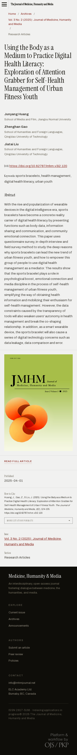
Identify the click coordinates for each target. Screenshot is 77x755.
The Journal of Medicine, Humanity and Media (32, 4)
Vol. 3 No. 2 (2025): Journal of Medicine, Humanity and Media (39, 22)
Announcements (19, 625)
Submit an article (19, 647)
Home (12, 13)
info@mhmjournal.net (22, 682)
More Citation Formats (20, 520)
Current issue (17, 612)
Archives (26, 13)
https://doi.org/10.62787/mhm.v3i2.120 (38, 166)
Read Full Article (18, 461)
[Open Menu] (4, 4)
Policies (14, 660)
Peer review (16, 654)
